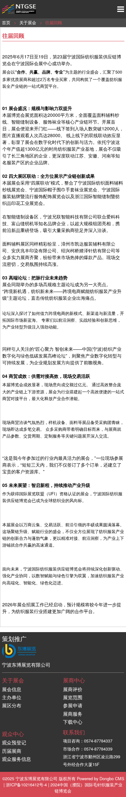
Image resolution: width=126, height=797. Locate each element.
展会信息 (11, 689)
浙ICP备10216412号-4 (26, 785)
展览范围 (72, 697)
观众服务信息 (16, 758)
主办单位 (11, 697)
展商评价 (72, 689)
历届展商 (11, 750)
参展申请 (72, 705)
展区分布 (11, 705)
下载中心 (72, 721)
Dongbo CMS (112, 778)
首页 (6, 22)
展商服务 (72, 713)
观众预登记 (14, 742)
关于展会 (27, 22)
